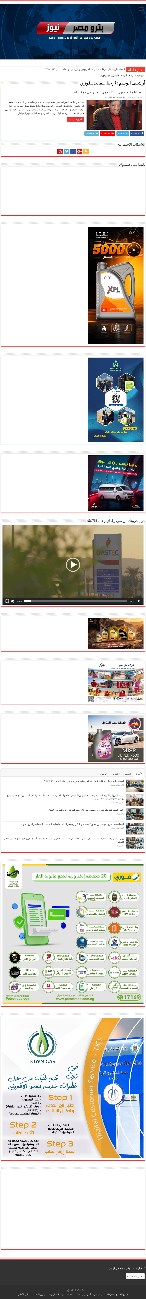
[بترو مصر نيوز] (73, 31)
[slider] (75, 601)
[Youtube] (60, 151)
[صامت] (13, 601)
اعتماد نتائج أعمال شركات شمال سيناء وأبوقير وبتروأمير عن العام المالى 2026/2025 (85, 69)
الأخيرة (139, 773)
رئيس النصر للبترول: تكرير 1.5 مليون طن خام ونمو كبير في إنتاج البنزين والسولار (85, 809)
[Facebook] (73, 151)
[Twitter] (66, 151)
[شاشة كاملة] (7, 601)
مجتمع (119, 97)
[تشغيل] (139, 601)
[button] (73, 565)
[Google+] (79, 151)
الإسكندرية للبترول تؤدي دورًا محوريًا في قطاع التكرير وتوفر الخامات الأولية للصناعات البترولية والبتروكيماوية (72, 824)
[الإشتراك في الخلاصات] (2, 82)
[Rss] (86, 151)
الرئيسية (141, 75)
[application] (73, 565)
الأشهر (128, 773)
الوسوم (103, 773)
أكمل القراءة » (75, 119)
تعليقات (116, 773)
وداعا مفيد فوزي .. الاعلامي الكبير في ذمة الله (108, 92)
